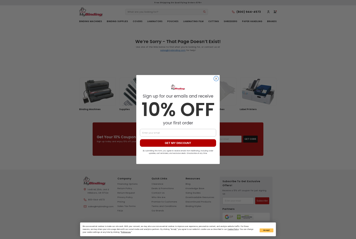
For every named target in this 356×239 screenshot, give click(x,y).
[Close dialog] (216, 78)
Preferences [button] (126, 232)
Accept (266, 230)
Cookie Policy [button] (233, 229)
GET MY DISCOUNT (178, 143)
